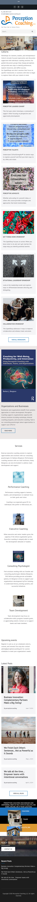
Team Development (18, 610)
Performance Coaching (18, 486)
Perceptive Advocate (11, 193)
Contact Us (8, 849)
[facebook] (14, 6)
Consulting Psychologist (18, 565)
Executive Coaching (18, 528)
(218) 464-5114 (6, 12)
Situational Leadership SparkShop (16, 280)
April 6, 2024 (29, 782)
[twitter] (18, 6)
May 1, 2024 (29, 759)
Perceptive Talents (10, 150)
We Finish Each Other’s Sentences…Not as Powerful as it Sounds (18, 750)
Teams (25, 819)
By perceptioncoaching (10, 708)
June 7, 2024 (29, 708)
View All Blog (18, 793)
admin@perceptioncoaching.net (12, 14)
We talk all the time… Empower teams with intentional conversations (16, 774)
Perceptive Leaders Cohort (13, 106)
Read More (8, 430)
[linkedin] (22, 6)
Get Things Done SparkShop (14, 237)
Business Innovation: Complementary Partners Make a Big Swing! (15, 700)
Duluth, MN (25, 827)
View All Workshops (18, 340)
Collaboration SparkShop (13, 324)
